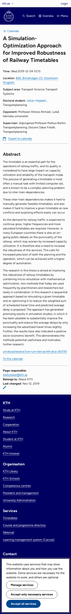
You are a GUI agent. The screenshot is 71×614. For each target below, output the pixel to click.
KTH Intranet (11, 453)
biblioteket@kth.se (15, 375)
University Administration (19, 500)
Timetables (10, 518)
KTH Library (10, 471)
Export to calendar (20, 138)
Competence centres (17, 485)
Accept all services (23, 603)
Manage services (22, 585)
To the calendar (13, 359)
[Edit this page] (4, 387)
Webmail (8, 532)
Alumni (7, 446)
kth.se (6, 3)
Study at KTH (11, 410)
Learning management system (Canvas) (28, 539)
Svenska (48, 16)
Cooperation (11, 424)
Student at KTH (13, 439)
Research (9, 417)
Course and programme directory (24, 525)
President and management (21, 493)
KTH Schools (11, 478)
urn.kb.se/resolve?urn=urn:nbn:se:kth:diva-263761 (35, 351)
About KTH (10, 431)
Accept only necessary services (32, 594)
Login (64, 3)
